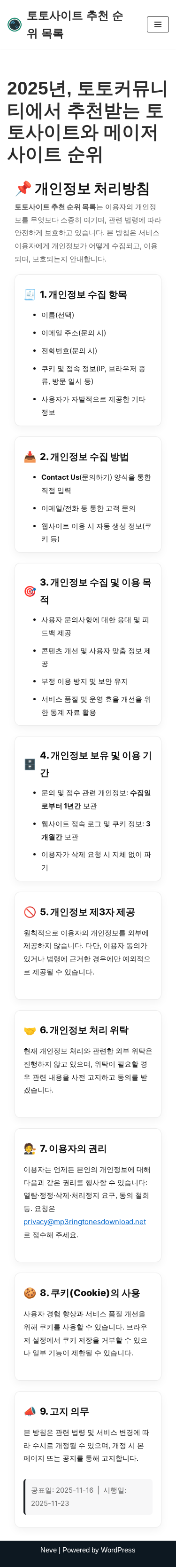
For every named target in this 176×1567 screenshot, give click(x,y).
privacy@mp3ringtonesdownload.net (84, 1221)
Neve (48, 1550)
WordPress (118, 1550)
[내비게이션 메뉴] (158, 24)
